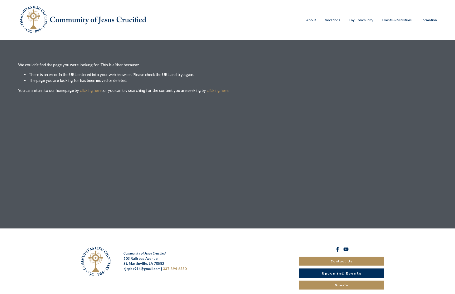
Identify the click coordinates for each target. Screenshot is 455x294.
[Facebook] (337, 249)
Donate (342, 285)
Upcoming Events (342, 273)
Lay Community (361, 20)
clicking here (91, 90)
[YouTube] (346, 249)
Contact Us (342, 261)
